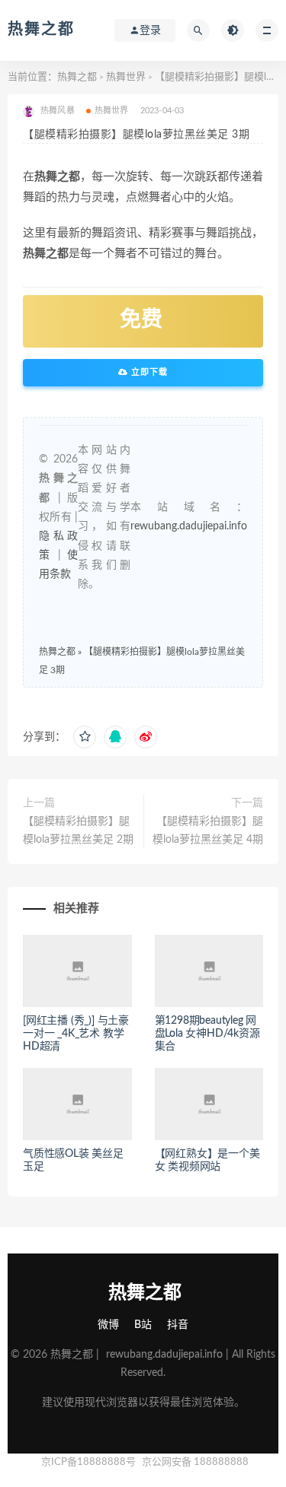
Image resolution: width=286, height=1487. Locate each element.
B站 (143, 1325)
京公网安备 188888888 (195, 1462)
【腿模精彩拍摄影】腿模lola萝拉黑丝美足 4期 (208, 830)
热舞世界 (126, 77)
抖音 (177, 1325)
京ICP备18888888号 (89, 1462)
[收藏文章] (84, 737)
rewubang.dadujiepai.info (188, 526)
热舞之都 (41, 29)
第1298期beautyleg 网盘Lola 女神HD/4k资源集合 (207, 1033)
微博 (108, 1325)
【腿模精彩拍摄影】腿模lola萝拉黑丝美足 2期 (78, 830)
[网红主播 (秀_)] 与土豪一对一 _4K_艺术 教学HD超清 (76, 1033)
